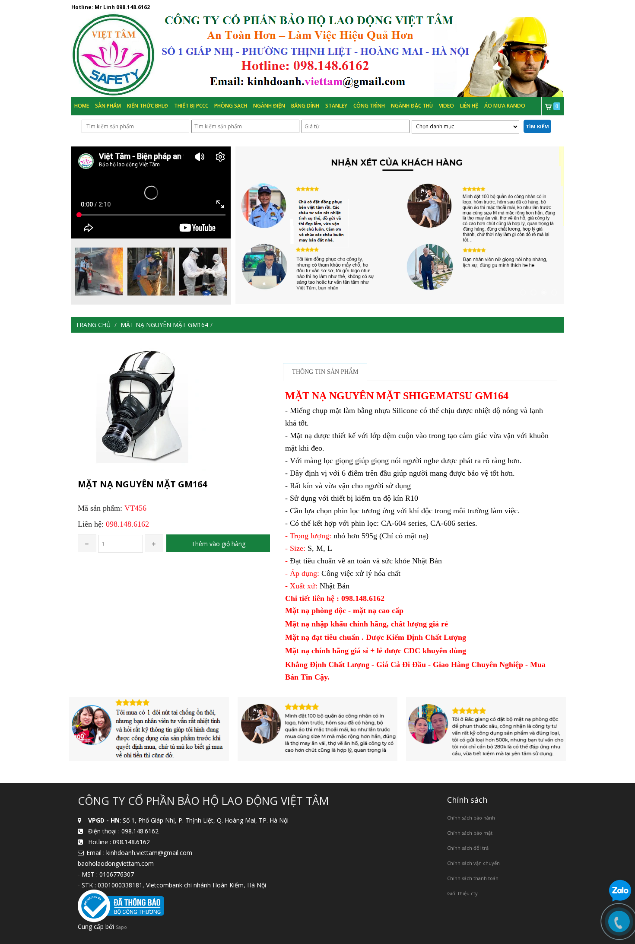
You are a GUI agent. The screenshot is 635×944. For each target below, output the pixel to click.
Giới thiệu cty (462, 893)
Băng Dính (305, 105)
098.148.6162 (133, 7)
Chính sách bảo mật (469, 833)
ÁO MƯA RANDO (504, 105)
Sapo (121, 927)
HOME (81, 105)
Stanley (336, 105)
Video (446, 105)
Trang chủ (93, 325)
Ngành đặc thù (412, 105)
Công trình (369, 105)
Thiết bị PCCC (191, 105)
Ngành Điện (269, 105)
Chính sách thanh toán (472, 878)
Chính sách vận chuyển (473, 863)
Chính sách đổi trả (468, 848)
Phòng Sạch (230, 105)
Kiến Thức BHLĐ (147, 105)
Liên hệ (469, 105)
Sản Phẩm (108, 105)
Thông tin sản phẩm (325, 372)
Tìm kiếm (537, 126)
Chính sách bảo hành (471, 817)
